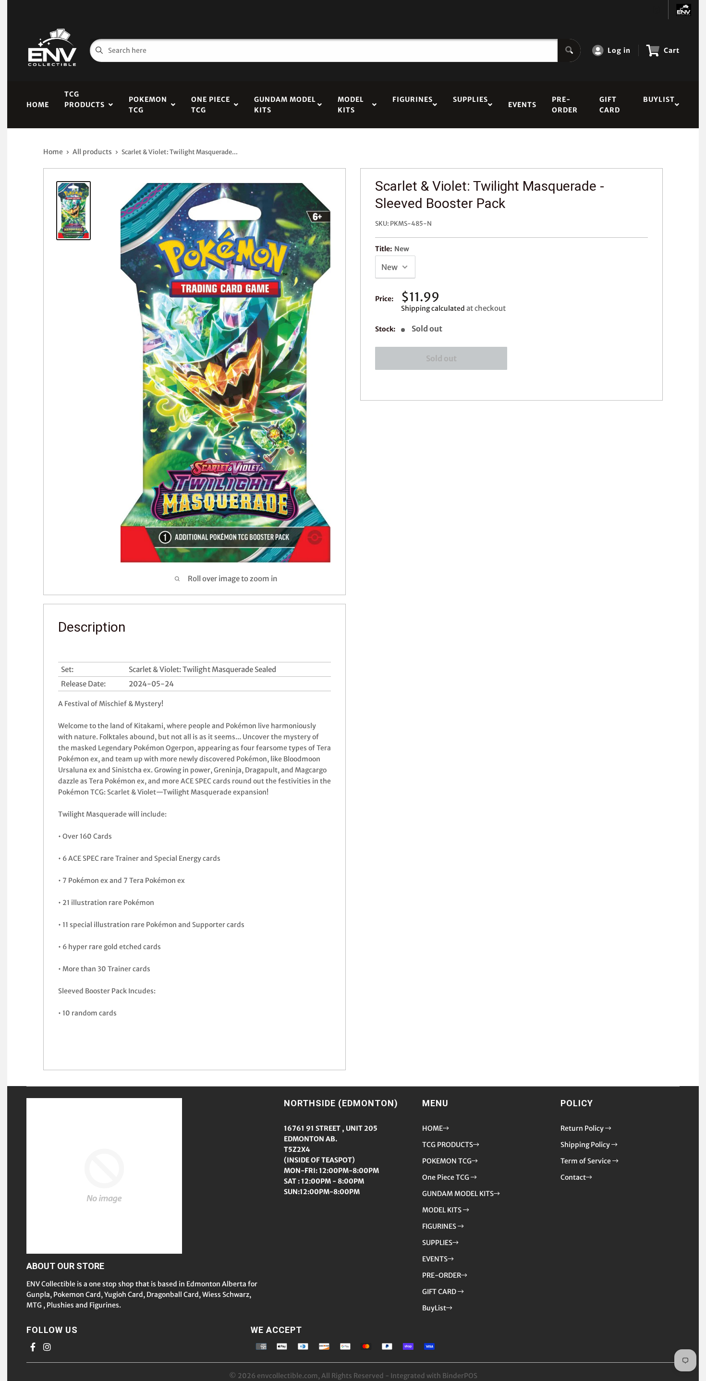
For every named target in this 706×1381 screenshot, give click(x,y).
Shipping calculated (433, 308)
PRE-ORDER (565, 104)
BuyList (659, 104)
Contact (573, 1177)
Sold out (441, 358)
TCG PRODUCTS (84, 105)
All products (92, 151)
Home (53, 151)
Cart (672, 50)
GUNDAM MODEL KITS (285, 104)
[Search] (569, 50)
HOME (37, 104)
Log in (619, 50)
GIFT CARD (609, 104)
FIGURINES (412, 104)
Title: (392, 248)
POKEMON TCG (148, 104)
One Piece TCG (210, 104)
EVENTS (522, 104)
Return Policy (582, 1128)
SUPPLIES (470, 104)
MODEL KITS (351, 104)
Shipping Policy (585, 1144)
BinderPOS (459, 1375)
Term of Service (586, 1161)
